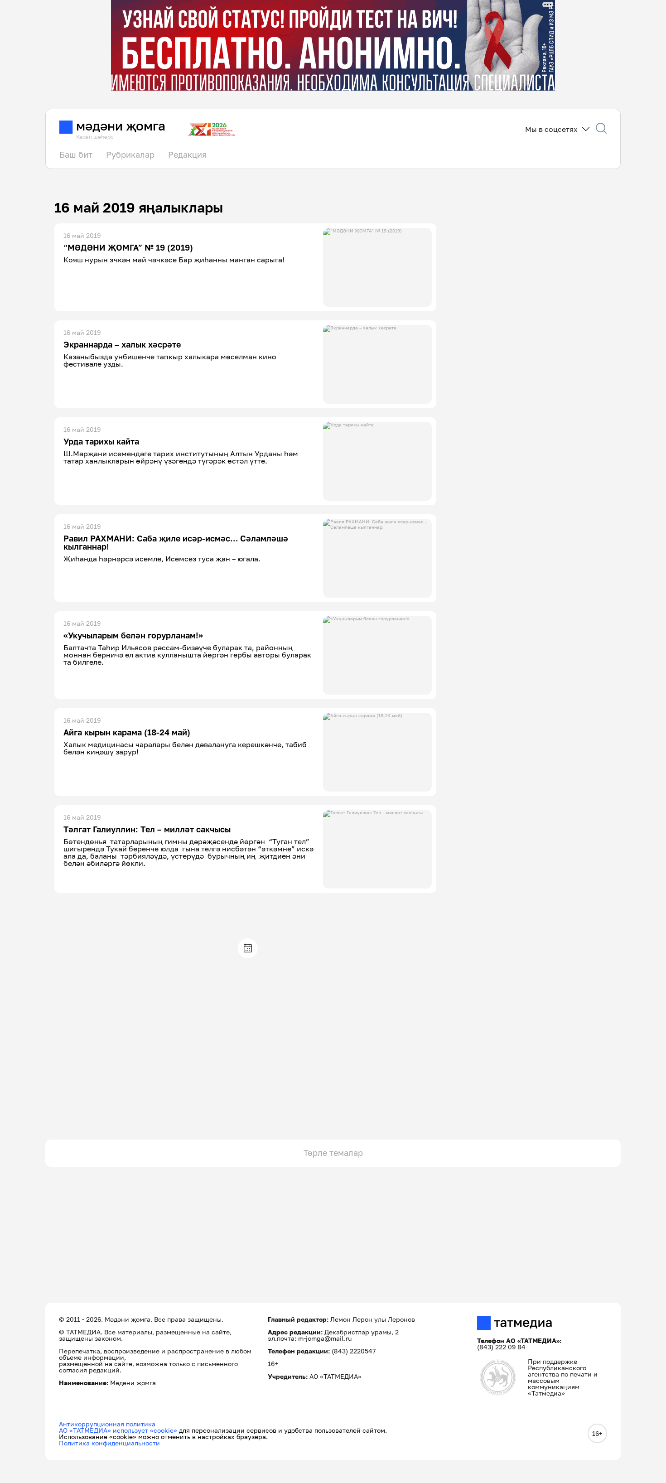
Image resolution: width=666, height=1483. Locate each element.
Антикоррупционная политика (107, 1424)
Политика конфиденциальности (109, 1443)
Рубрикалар (130, 154)
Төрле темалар (333, 1153)
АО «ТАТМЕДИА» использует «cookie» (118, 1430)
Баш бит (75, 154)
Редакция (187, 154)
